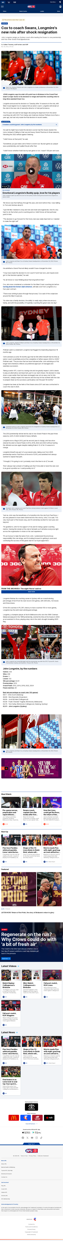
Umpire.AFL (4, 1192)
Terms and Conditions (31, 1226)
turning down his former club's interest (17, 287)
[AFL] (3, 2)
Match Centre (23, 11)
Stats (58, 11)
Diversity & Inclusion (6, 1173)
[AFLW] (9, 2)
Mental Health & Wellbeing (8, 1167)
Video (4, 11)
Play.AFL (3, 1185)
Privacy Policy (32, 1155)
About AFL (4, 1164)
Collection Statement (43, 1155)
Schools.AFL (4, 1195)
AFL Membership (5, 1199)
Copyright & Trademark (31, 1232)
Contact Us (4, 1177)
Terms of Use (24, 1155)
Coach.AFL (4, 1189)
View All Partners (30, 1123)
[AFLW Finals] (31, 768)
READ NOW (31, 592)
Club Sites (53, 2)
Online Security (31, 1234)
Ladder (42, 11)
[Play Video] (31, 171)
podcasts (8, 908)
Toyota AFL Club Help (6, 1170)
